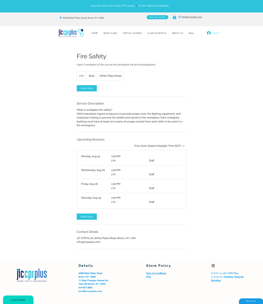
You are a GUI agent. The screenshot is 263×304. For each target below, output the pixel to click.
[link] (87, 88)
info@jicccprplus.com (90, 291)
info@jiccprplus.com (192, 17)
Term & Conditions (156, 273)
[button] (174, 17)
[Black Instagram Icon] (213, 266)
